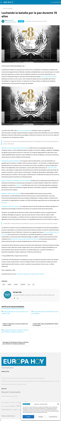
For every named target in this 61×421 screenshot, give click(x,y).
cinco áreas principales (24, 130)
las (13, 406)
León (15, 406)
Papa (3, 409)
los (18, 405)
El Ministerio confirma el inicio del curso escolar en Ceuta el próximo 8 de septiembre (22, 378)
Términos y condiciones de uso (8, 416)
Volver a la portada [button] (6, 8)
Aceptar (28, 416)
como (9, 402)
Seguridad (19, 409)
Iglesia (2, 406)
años (4, 284)
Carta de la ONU (52, 167)
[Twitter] (14, 298)
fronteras (4, 202)
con (12, 402)
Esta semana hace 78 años (48, 76)
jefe (5, 406)
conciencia (19, 185)
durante (16, 284)
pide (13, 409)
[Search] (1, 2)
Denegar (41, 416)
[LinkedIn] (17, 298)
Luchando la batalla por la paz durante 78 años (30, 274)
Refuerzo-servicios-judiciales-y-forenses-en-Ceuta (13, 384)
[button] (58, 404)
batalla (9, 284)
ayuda (6, 402)
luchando (23, 284)
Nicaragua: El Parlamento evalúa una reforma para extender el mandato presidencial (15, 342)
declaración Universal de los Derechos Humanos (25, 239)
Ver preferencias (53, 416)
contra (19, 402)
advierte (3, 402)
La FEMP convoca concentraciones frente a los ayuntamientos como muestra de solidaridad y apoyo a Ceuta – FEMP (30, 381)
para (8, 409)
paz (29, 284)
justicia (9, 406)
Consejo (16, 402)
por (33, 284)
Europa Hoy (10, 20)
